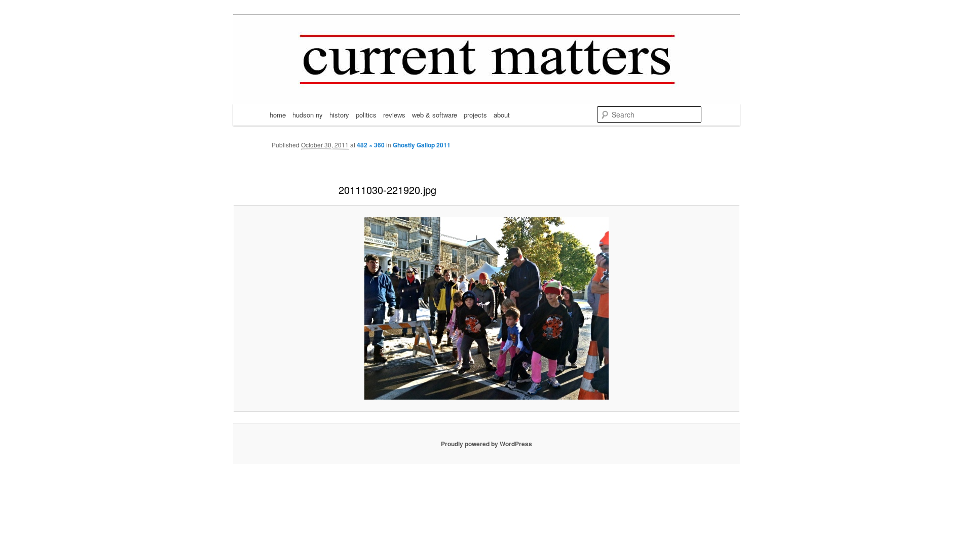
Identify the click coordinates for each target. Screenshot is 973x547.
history (339, 115)
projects (475, 115)
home (278, 115)
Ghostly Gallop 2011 (422, 144)
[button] (486, 308)
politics (366, 115)
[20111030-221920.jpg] (486, 308)
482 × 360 (371, 144)
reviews (394, 115)
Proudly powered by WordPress (486, 443)
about (502, 115)
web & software (434, 115)
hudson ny (307, 115)
